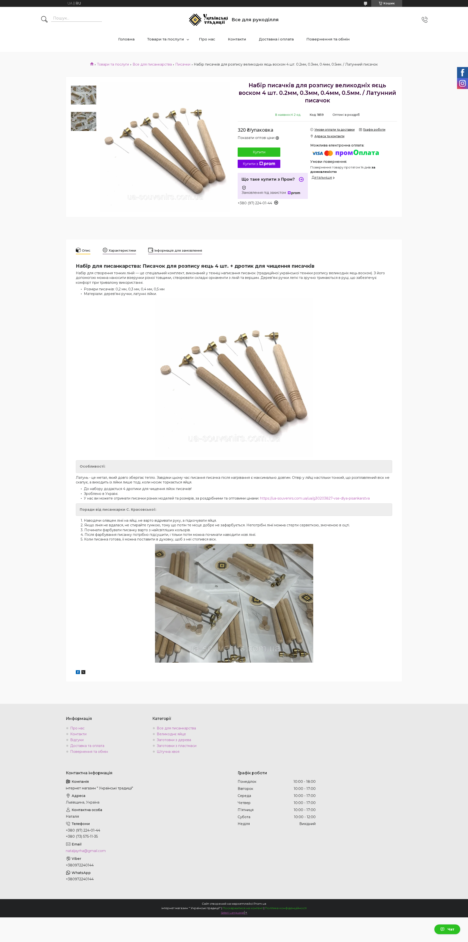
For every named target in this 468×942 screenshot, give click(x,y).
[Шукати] (44, 19)
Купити (259, 152)
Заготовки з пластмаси (176, 746)
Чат (451, 929)
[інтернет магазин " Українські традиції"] (208, 20)
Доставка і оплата (276, 39)
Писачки (182, 64)
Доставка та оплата (87, 746)
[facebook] (78, 673)
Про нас (207, 39)
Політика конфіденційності (286, 908)
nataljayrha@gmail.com (86, 851)
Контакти (237, 39)
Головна (126, 39)
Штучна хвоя (168, 751)
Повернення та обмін (328, 39)
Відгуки (77, 740)
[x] (83, 673)
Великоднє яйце (171, 734)
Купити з (250, 164)
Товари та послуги (165, 39)
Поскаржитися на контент (243, 908)
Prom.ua (260, 903)
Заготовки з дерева (174, 740)
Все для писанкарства (152, 64)
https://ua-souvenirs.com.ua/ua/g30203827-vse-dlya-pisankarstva (315, 498)
